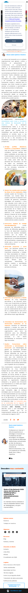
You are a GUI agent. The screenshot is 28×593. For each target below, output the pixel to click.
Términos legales (8, 573)
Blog (5, 539)
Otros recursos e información (12, 565)
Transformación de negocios (14, 51)
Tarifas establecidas (9, 567)
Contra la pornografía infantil (12, 575)
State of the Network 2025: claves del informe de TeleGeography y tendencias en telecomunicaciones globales (14, 494)
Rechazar (14, 45)
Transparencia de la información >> (14, 585)
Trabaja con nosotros (10, 523)
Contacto (6, 549)
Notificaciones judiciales (10, 580)
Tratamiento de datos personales (13, 578)
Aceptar (14, 41)
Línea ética (7, 552)
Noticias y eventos (9, 541)
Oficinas (6, 554)
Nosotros (6, 520)
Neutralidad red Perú (10, 570)
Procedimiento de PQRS (10, 557)
